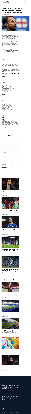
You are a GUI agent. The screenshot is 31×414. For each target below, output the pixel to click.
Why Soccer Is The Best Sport (7, 312)
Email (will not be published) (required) (7, 155)
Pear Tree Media (9, 410)
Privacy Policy (15, 407)
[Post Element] (10, 381)
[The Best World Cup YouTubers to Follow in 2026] (10, 343)
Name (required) (4, 152)
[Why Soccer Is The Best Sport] (10, 306)
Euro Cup (3, 5)
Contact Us (21, 407)
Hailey (7, 334)
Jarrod (5, 14)
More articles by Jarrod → (5, 127)
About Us (3, 408)
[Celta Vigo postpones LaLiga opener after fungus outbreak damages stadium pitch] (10, 323)
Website (3, 159)
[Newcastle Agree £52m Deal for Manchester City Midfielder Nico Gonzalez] (10, 262)
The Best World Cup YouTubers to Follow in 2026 (10, 350)
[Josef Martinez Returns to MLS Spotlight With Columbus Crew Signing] (10, 287)
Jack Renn (7, 352)
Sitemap (18, 407)
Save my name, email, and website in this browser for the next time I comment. (10, 164)
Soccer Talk (6, 5)
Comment (3, 142)
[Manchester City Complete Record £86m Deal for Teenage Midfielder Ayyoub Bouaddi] (10, 203)
